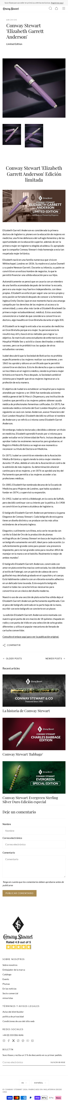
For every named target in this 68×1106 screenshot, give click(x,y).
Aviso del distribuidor (13, 1011)
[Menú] (63, 9)
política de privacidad (13, 1016)
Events (6, 979)
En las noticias (9, 988)
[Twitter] (13, 1041)
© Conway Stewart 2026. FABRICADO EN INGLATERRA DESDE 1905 (32, 1090)
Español (38, 1083)
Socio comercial (10, 993)
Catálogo (7, 974)
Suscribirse (58, 1062)
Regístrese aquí (57, 3)
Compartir (14, 645)
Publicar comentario (20, 893)
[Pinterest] (23, 1041)
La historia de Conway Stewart (26, 710)
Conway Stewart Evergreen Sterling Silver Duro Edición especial (30, 799)
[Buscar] (50, 9)
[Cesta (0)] (56, 9)
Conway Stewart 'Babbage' (23, 754)
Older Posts (14, 658)
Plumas (6, 984)
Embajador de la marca (14, 969)
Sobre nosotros (10, 965)
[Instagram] (4, 1041)
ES (23, 1083)
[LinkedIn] (32, 1041)
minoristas (8, 998)
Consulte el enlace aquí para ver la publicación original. (31, 636)
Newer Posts (54, 658)
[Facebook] (8, 1041)
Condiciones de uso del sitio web (18, 1021)
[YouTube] (27, 1041)
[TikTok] (18, 1041)
